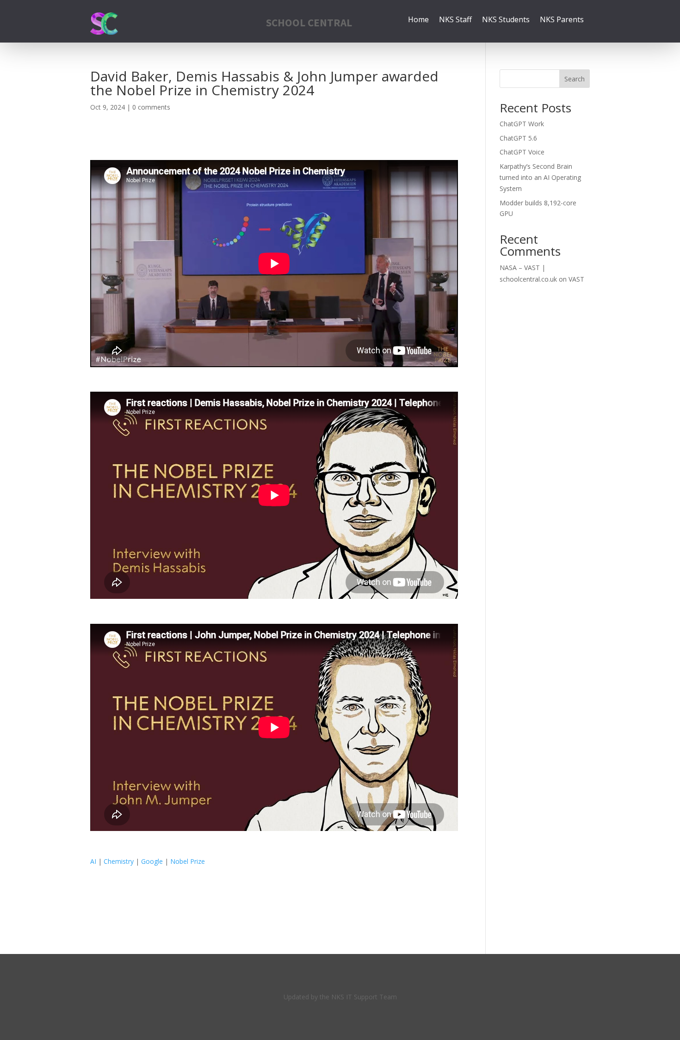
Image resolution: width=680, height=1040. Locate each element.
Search (574, 78)
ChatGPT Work (522, 123)
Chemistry (119, 861)
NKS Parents (562, 20)
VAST (576, 279)
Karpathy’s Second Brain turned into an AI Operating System (540, 177)
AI (93, 861)
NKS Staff (455, 20)
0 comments (151, 107)
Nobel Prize (187, 861)
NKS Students (506, 20)
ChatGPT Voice (522, 152)
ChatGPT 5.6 (518, 138)
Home (418, 20)
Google (152, 861)
